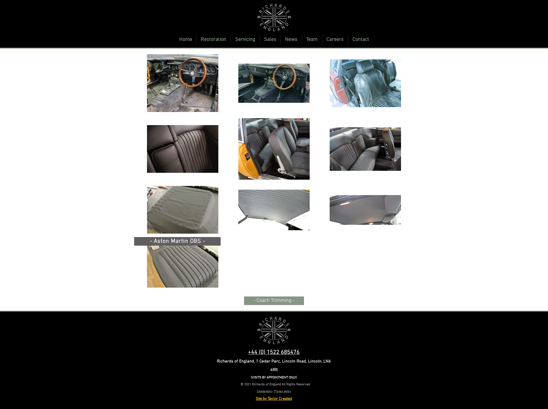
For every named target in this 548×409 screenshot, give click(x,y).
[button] (214, 39)
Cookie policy (265, 391)
